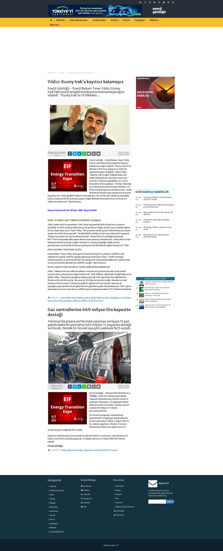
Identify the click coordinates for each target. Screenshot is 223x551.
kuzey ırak (52, 300)
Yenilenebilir (99, 20)
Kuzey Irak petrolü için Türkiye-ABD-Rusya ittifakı (72, 210)
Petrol (126, 20)
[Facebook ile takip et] (145, 2)
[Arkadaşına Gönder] (89, 154)
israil (91, 300)
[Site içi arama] (140, 2)
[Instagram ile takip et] (159, 2)
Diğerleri (54, 24)
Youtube (86, 503)
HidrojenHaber (150, 279)
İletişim (119, 494)
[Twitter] (75, 154)
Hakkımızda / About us (125, 507)
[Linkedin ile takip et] (154, 2)
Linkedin (86, 494)
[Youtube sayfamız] (163, 2)
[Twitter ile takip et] (150, 2)
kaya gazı (67, 300)
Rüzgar (53, 503)
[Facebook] (70, 154)
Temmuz (113, 450)
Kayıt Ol (170, 501)
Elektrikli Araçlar (78, 20)
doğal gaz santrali (91, 450)
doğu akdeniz (97, 298)
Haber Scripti (109, 545)
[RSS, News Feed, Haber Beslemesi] (168, 2)
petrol (87, 298)
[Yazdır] (94, 154)
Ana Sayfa (120, 486)
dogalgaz (115, 298)
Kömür (114, 20)
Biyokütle (54, 507)
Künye (118, 490)
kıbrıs (107, 298)
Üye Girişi (120, 515)
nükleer (84, 300)
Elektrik (60, 20)
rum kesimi (125, 298)
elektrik (104, 450)
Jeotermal (54, 511)
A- (126, 153)
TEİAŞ (93, 396)
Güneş (52, 499)
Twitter (86, 490)
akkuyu (76, 300)
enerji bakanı (77, 298)
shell (60, 300)
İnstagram (87, 498)
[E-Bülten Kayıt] (173, 2)
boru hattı (98, 300)
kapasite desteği (74, 450)
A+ (120, 153)
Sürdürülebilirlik (56, 532)
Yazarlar (119, 503)
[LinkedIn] (79, 154)
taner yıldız (65, 298)
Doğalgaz (140, 20)
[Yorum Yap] (98, 154)
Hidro (52, 495)
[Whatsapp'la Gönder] (84, 154)
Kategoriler (54, 480)
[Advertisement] (111, 47)
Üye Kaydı (120, 511)
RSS (84, 507)
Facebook (87, 486)
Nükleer (154, 20)
